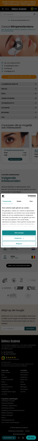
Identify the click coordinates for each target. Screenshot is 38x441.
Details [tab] (19, 201)
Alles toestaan (19, 233)
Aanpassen (18, 238)
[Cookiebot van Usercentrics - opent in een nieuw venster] (28, 196)
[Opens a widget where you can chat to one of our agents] (31, 437)
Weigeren (19, 243)
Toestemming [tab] (6, 201)
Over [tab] (31, 201)
